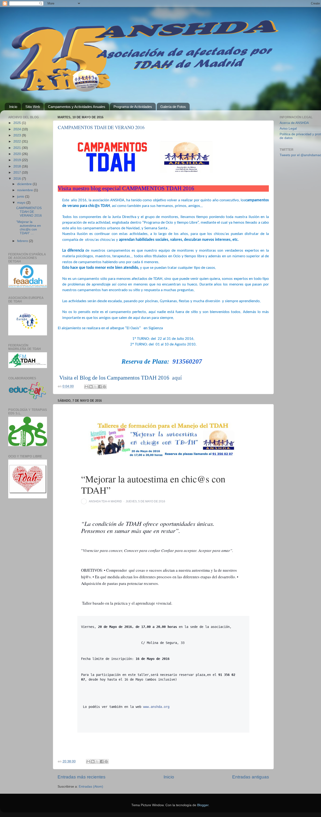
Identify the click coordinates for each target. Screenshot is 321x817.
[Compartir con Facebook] (100, 386)
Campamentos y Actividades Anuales (76, 107)
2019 (17, 160)
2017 (17, 172)
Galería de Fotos (173, 107)
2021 (17, 148)
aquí (177, 378)
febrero (23, 241)
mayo (21, 202)
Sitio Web (32, 107)
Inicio (13, 107)
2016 (17, 178)
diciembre (25, 184)
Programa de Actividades (133, 107)
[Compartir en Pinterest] (104, 386)
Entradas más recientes (82, 776)
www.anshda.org (156, 707)
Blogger (202, 805)
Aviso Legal (288, 128)
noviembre (25, 190)
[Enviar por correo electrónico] (86, 386)
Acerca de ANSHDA (294, 123)
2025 (17, 123)
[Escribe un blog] (91, 386)
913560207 (187, 361)
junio (21, 196)
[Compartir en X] (95, 386)
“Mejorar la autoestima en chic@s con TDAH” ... (28, 227)
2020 (17, 154)
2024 (17, 129)
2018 (17, 166)
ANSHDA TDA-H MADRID (105, 501)
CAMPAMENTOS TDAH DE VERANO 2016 (101, 127)
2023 (17, 135)
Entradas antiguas (250, 776)
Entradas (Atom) (91, 786)
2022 (17, 141)
